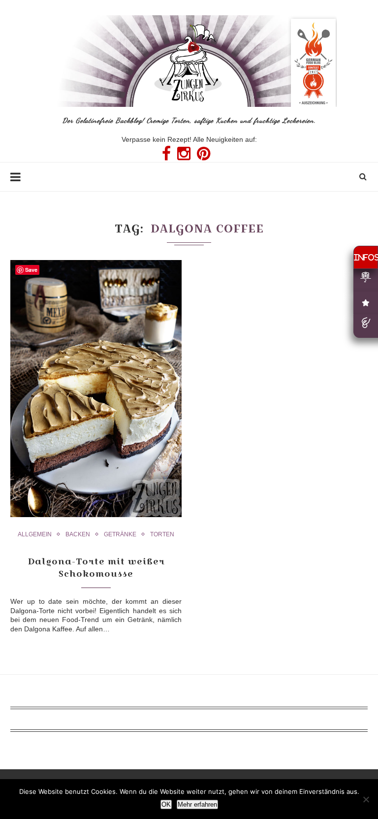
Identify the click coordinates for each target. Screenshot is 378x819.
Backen (77, 534)
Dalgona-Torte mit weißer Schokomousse (96, 567)
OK (166, 804)
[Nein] (366, 799)
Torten (162, 534)
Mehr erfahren (197, 804)
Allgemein (35, 534)
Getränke (120, 534)
